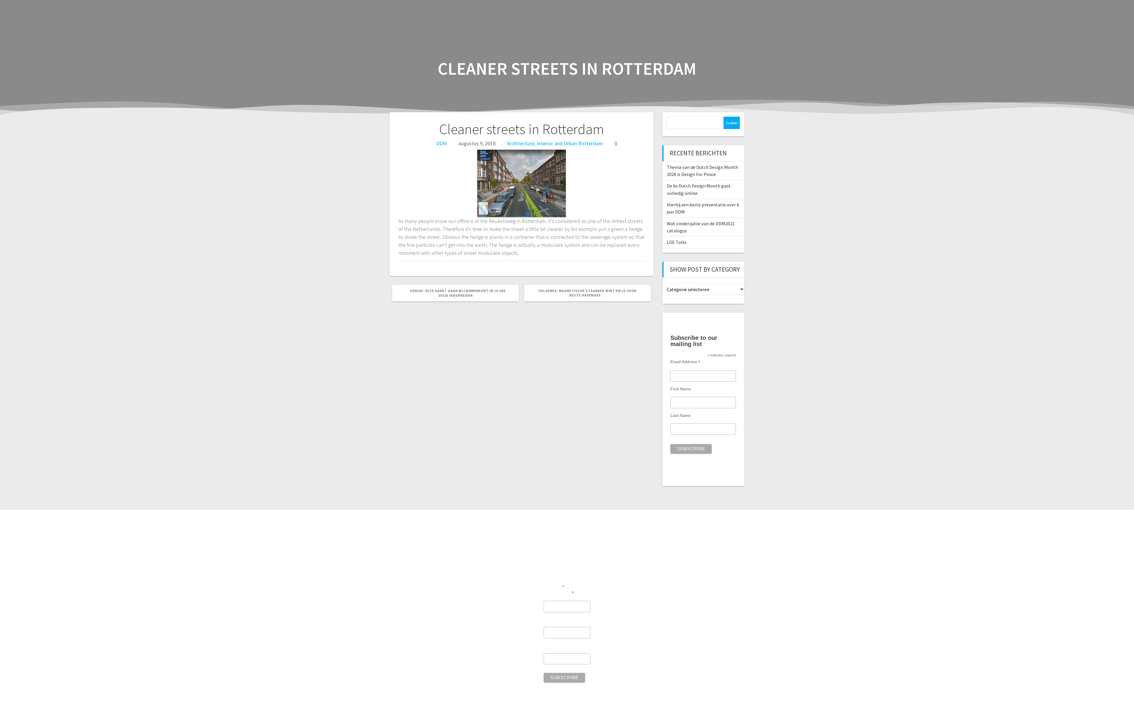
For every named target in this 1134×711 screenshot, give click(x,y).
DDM (441, 143)
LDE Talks (677, 242)
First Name (680, 389)
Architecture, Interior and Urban (542, 143)
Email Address (685, 362)
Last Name (680, 415)
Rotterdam (590, 143)
